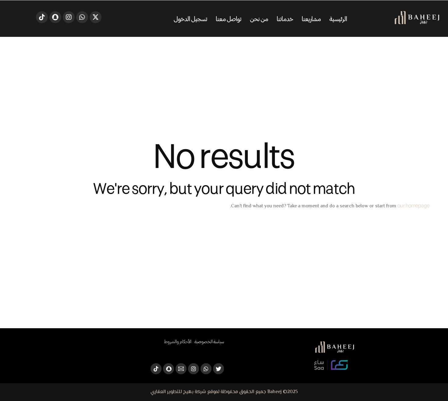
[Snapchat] (55, 17)
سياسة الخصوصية (209, 341)
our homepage (413, 205)
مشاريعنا (311, 18)
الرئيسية (338, 18)
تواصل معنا (228, 18)
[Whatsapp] (82, 17)
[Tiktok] (42, 17)
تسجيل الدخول (190, 18)
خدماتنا (285, 18)
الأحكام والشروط (178, 341)
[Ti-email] (181, 368)
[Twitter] (95, 17)
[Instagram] (69, 17)
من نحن (259, 18)
